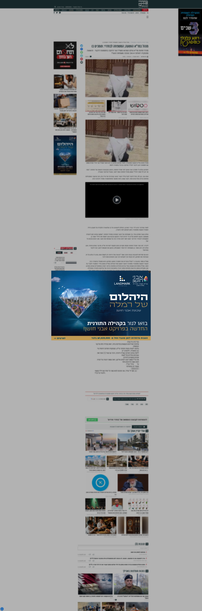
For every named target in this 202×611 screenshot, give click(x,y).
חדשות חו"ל (131, 13)
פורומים (57, 10)
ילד (137, 404)
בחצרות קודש (137, 10)
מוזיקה (109, 10)
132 (147, 404)
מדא (142, 404)
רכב (92, 10)
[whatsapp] (81, 52)
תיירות (87, 10)
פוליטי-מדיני (127, 10)
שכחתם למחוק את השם (138, 552)
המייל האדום (60, 7)
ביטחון (137, 13)
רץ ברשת (64, 10)
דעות (97, 10)
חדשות (145, 10)
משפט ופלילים (118, 10)
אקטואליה (143, 13)
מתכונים (71, 10)
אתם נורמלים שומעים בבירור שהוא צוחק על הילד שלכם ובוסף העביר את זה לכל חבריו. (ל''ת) (117, 565)
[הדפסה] (81, 55)
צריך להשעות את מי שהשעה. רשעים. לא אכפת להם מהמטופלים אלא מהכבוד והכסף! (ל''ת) (117, 558)
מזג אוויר (123, 13)
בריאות (103, 10)
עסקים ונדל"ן (79, 10)
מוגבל (127, 404)
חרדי (132, 404)
